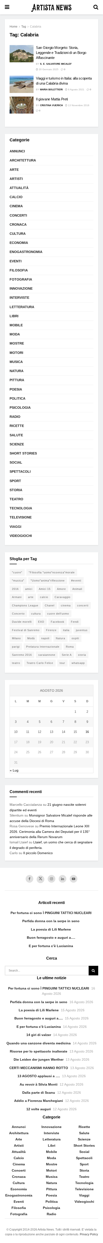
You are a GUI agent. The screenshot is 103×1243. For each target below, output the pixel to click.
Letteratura (22, 307)
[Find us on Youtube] (73, 879)
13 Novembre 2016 (78, 105)
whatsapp (78, 663)
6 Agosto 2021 (75, 89)
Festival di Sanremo (26, 630)
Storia (16, 490)
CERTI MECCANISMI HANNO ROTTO (38, 1068)
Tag (23, 26)
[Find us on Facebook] (29, 879)
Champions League (25, 605)
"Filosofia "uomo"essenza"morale (52, 572)
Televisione (21, 517)
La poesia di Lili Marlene (51, 929)
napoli (45, 638)
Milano (16, 638)
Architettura (23, 160)
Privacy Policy (89, 1234)
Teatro (16, 499)
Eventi (16, 261)
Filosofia (19, 270)
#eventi (76, 580)
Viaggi (15, 527)
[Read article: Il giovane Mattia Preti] (22, 105)
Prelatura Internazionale (42, 646)
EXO (41, 621)
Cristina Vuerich (51, 105)
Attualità (19, 188)
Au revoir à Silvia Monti (38, 1084)
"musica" (18, 580)
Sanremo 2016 (22, 654)
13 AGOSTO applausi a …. (38, 1076)
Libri (14, 316)
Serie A (67, 654)
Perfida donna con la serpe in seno (51, 921)
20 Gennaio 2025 (48, 69)
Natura (16, 371)
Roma (70, 646)
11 (27, 732)
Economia (19, 243)
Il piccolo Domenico (38, 853)
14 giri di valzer (38, 1035)
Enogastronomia (26, 252)
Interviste (19, 297)
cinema (66, 605)
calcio (44, 597)
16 (87, 732)
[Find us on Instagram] (51, 879)
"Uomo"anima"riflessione (48, 580)
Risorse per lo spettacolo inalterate (38, 1051)
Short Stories (23, 453)
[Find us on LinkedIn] (62, 879)
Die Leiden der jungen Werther (38, 1059)
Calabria (35, 26)
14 (63, 732)
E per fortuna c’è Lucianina (51, 946)
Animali (77, 588)
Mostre (17, 343)
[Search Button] (95, 7)
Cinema (16, 206)
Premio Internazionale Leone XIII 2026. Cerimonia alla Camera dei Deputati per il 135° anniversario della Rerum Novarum (50, 831)
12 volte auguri (38, 1109)
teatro (16, 663)
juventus (82, 630)
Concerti (18, 215)
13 (51, 732)
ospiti (75, 638)
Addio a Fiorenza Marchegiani (38, 1101)
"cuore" (17, 572)
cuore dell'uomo (58, 613)
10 (15, 732)
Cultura (18, 234)
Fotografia (21, 279)
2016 (15, 588)
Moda (15, 334)
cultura (36, 613)
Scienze (17, 444)
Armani (17, 597)
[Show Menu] (7, 7)
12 (39, 732)
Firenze (51, 630)
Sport (15, 481)
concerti (82, 605)
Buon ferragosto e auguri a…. (51, 937)
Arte (14, 170)
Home (13, 26)
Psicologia (20, 407)
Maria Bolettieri (51, 89)
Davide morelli (22, 621)
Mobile (16, 325)
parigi (16, 646)
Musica (16, 362)
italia (66, 630)
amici (28, 588)
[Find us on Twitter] (40, 879)
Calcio (16, 197)
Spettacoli (20, 471)
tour (62, 663)
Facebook (57, 621)
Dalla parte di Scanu (38, 1092)
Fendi (75, 621)
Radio (15, 417)
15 (75, 732)
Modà (31, 638)
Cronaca (18, 224)
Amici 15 (45, 588)
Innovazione (21, 288)
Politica (17, 398)
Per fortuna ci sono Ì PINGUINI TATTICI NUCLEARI (51, 913)
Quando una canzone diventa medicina (38, 1043)
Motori (16, 353)
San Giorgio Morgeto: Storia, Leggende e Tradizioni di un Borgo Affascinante (61, 53)
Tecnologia (21, 508)
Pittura (17, 380)
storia (82, 654)
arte (31, 597)
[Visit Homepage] (51, 7)
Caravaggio (62, 597)
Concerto (18, 613)
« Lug (14, 770)
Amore (61, 588)
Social (16, 462)
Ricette (17, 426)
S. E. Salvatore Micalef (56, 64)
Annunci (17, 151)
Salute (16, 435)
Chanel (49, 605)
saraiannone (46, 654)
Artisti (16, 179)
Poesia (16, 389)
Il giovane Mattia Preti (52, 99)
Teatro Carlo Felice (40, 663)
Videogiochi (21, 536)
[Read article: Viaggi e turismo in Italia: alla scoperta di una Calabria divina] (22, 84)
